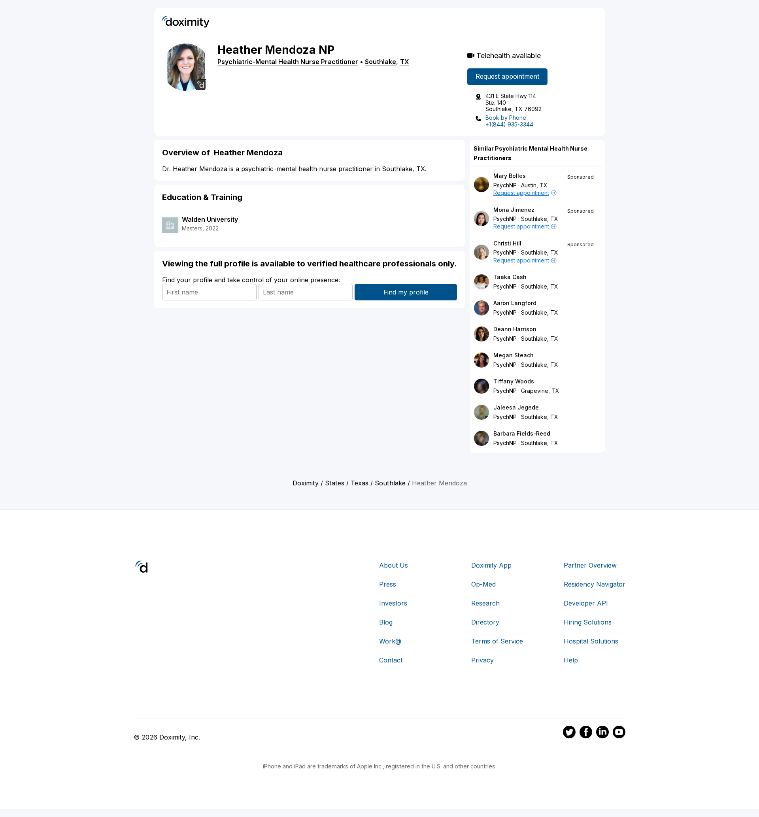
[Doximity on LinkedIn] (602, 733)
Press (387, 584)
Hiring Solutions (588, 622)
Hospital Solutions (591, 641)
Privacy (482, 660)
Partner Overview (590, 565)
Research (485, 603)
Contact (390, 660)
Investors (393, 603)
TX (404, 62)
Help (571, 660)
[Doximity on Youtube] (619, 733)
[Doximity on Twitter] (569, 733)
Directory (485, 622)
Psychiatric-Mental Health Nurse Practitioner (287, 62)
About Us (393, 565)
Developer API (586, 603)
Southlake (380, 62)
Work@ (390, 641)
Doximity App (491, 565)
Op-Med (483, 584)
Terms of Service (497, 641)
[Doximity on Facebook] (586, 733)
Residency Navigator (594, 584)
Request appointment (507, 76)
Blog (386, 622)
